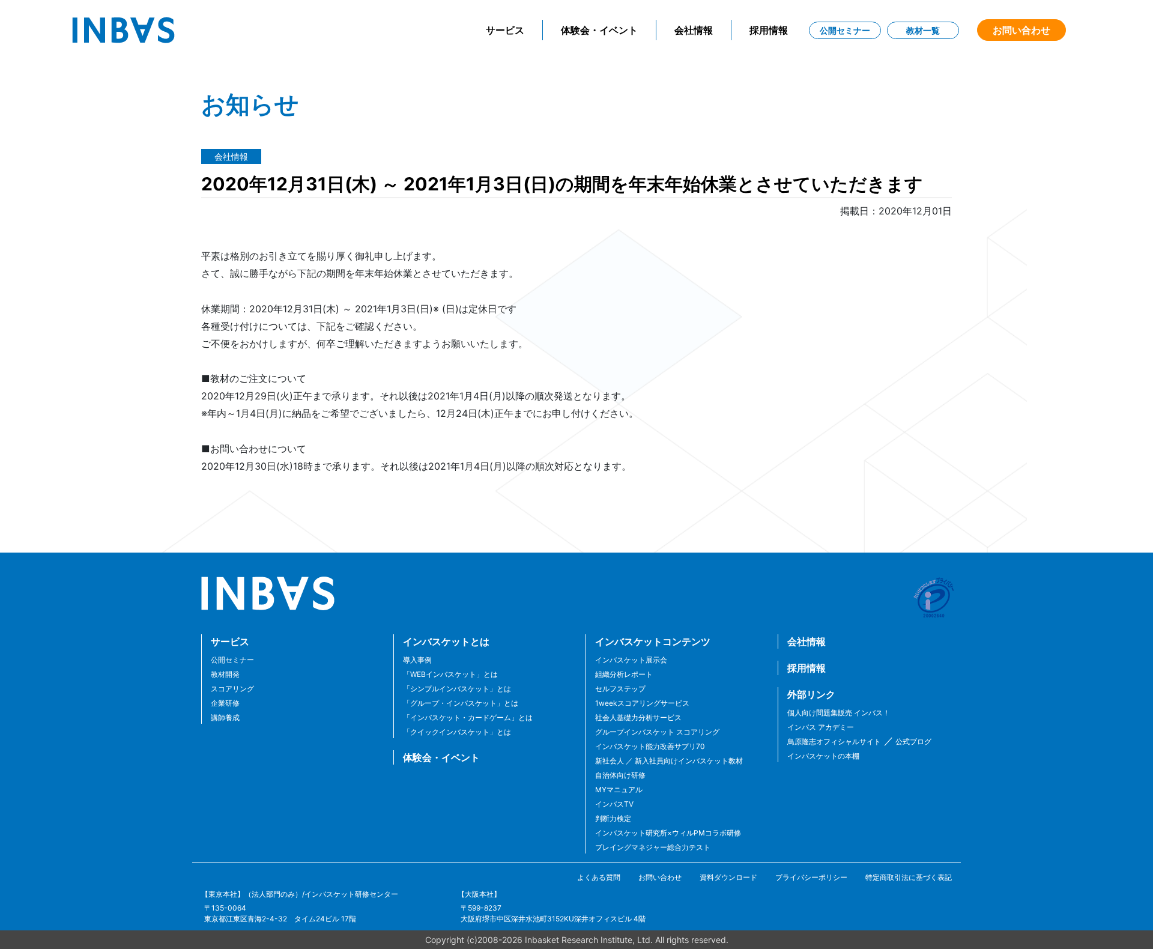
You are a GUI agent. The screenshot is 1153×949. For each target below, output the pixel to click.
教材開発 (225, 674)
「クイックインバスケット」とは (457, 731)
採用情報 (768, 30)
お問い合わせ (1021, 30)
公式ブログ (912, 741)
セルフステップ (620, 688)
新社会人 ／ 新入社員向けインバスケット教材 (669, 760)
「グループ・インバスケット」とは (460, 703)
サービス (505, 30)
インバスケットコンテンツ (652, 641)
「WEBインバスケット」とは (450, 674)
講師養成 (225, 717)
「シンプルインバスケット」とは (457, 688)
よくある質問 (598, 877)
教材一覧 (923, 30)
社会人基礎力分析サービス (638, 717)
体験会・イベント (599, 30)
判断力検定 (613, 818)
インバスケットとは (446, 641)
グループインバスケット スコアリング (657, 731)
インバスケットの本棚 (823, 755)
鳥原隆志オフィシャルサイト (834, 741)
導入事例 (417, 659)
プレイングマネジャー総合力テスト (652, 847)
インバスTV (614, 803)
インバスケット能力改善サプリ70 (650, 746)
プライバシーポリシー (811, 877)
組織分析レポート (624, 674)
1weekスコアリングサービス (642, 703)
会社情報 (693, 30)
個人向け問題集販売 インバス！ (838, 712)
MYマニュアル (619, 789)
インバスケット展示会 (631, 659)
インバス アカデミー (820, 727)
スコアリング (232, 688)
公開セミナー (845, 30)
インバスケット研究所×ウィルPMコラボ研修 (668, 832)
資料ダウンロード (728, 877)
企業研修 (225, 703)
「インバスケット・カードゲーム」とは (468, 717)
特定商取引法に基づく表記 (908, 877)
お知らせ (250, 104)
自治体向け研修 (620, 775)
